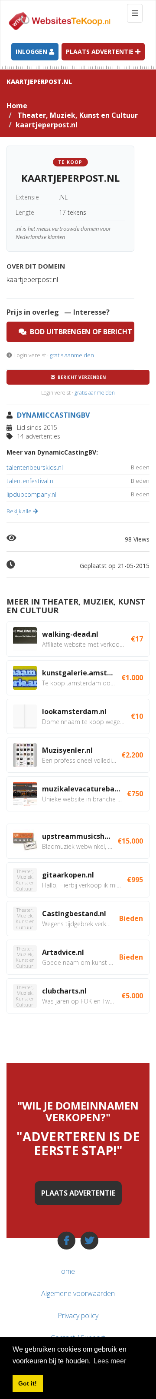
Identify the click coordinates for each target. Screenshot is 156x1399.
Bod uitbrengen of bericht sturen (80, 331)
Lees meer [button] (110, 1361)
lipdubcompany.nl (78, 494)
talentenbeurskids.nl (78, 467)
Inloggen (32, 51)
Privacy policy (78, 1315)
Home (16, 105)
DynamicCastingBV (53, 415)
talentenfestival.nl (78, 481)
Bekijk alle (19, 511)
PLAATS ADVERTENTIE (78, 1193)
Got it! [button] (27, 1383)
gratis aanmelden (72, 355)
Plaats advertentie (100, 51)
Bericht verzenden (80, 377)
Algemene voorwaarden (78, 1293)
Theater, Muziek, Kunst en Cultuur (77, 115)
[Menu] (133, 1271)
